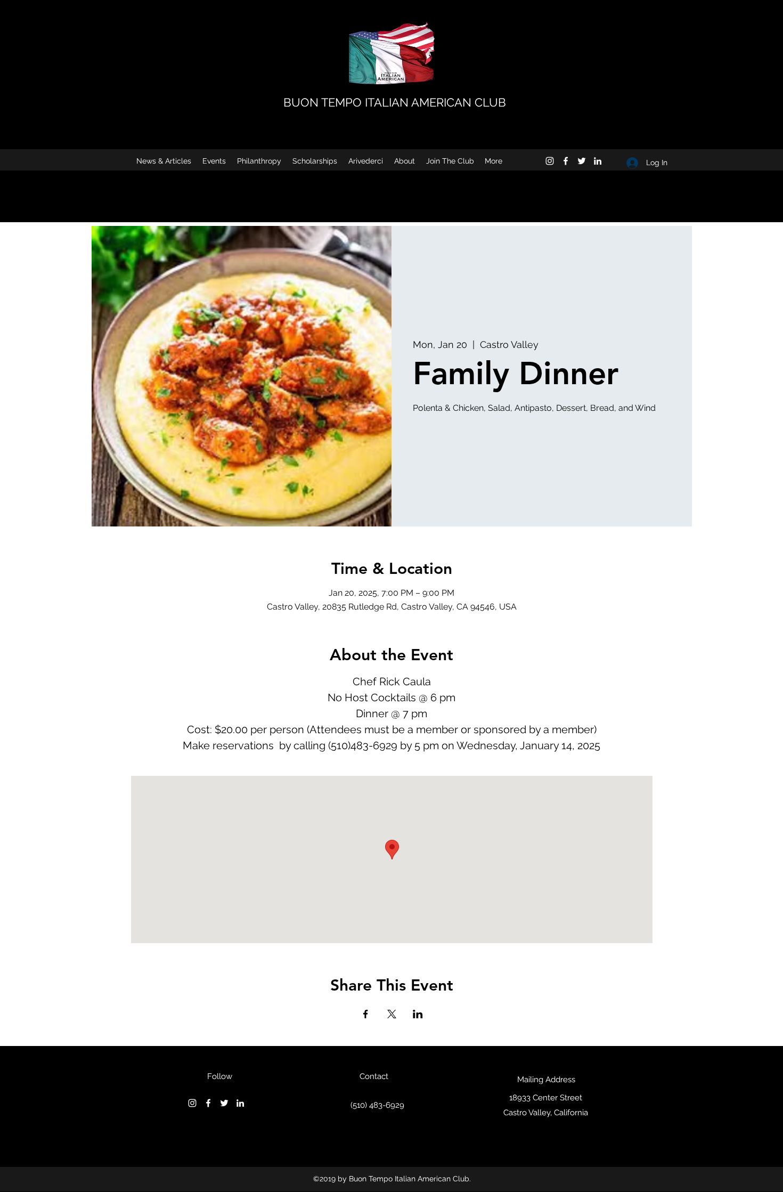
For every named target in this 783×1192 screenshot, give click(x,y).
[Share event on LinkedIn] (418, 1014)
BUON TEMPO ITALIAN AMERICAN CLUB (394, 102)
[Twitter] (581, 161)
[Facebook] (565, 161)
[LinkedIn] (597, 161)
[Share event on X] (392, 1014)
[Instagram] (549, 161)
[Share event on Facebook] (366, 1014)
